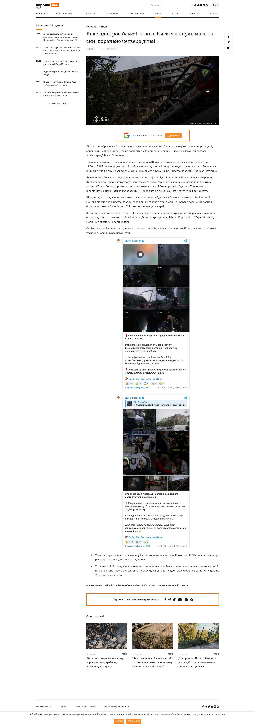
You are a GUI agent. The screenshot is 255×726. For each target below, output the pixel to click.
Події (158, 14)
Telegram (150, 151)
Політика (90, 14)
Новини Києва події (167, 585)
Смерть (184, 585)
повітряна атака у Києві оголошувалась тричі (145, 555)
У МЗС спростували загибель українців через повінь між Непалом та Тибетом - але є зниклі (62, 50)
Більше (214, 14)
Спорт (175, 14)
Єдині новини (168, 177)
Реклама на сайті (44, 706)
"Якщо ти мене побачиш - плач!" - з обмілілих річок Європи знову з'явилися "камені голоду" (152, 662)
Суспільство (137, 14)
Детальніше (134, 721)
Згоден (119, 721)
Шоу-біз (194, 14)
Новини (40, 14)
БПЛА (152, 585)
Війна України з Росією (127, 585)
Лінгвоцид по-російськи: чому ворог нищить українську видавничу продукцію (104, 662)
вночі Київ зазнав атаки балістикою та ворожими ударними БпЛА (176, 566)
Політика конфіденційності (116, 706)
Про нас (63, 706)
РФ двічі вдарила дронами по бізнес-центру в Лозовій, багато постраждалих (61, 95)
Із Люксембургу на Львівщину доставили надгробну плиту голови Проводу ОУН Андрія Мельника (60, 36)
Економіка (112, 14)
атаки (121, 146)
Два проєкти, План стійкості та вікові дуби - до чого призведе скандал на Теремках (197, 662)
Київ (144, 585)
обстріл (109, 585)
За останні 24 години (49, 25)
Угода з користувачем (85, 706)
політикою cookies (216, 714)
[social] (192, 5)
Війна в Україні (64, 14)
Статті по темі (95, 616)
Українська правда (110, 177)
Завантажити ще (58, 104)
